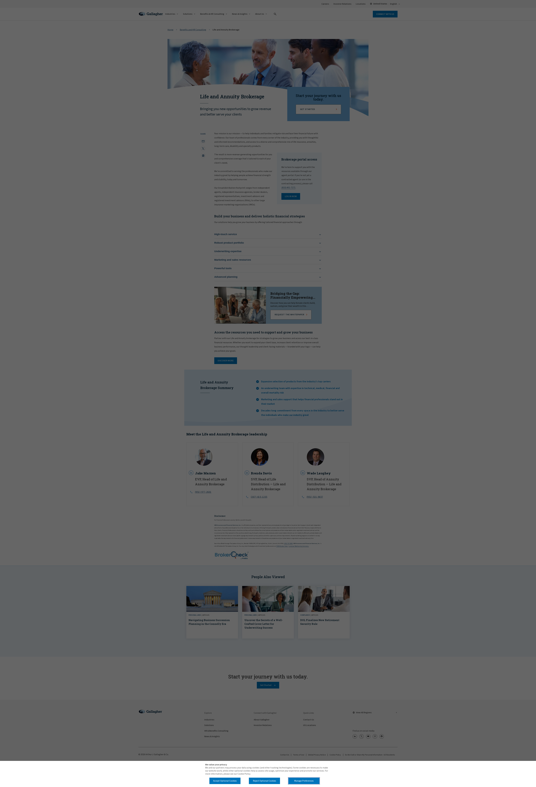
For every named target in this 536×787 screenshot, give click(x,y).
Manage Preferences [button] (304, 780)
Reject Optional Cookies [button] (264, 780)
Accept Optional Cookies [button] (225, 780)
